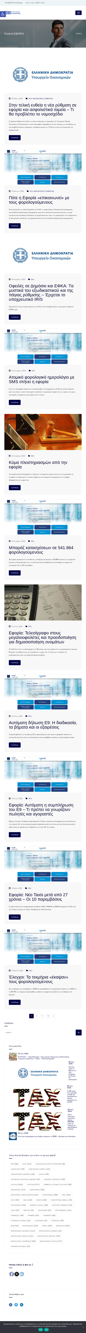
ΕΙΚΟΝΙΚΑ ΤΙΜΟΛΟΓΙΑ (54, 1179)
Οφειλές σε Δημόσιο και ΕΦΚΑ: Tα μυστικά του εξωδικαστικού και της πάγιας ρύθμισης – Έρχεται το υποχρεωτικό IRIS (41, 293)
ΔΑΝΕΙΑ (44, 1174)
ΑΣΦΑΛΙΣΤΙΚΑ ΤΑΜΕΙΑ (39, 1169)
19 (48, 1016)
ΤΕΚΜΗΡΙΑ (49, 1215)
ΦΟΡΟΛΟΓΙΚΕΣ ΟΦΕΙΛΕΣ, (48, 1236)
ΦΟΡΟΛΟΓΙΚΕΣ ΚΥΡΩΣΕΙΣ (50, 1231)
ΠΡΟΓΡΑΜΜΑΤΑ (63, 1210)
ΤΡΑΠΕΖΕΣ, (57, 1221)
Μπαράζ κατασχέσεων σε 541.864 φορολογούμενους (41, 550)
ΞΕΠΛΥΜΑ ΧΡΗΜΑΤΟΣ (62, 1205)
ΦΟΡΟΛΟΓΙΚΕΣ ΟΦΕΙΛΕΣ (22, 1236)
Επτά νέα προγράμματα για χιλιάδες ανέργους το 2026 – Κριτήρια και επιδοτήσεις (47, 1136)
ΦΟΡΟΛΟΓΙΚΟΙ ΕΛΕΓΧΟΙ (51, 1241)
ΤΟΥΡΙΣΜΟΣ (41, 1221)
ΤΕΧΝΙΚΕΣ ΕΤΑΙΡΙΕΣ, (21, 1221)
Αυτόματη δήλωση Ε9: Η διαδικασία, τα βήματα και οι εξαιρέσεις (43, 725)
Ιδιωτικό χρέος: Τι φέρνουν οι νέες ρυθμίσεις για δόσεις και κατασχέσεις (73, 1073)
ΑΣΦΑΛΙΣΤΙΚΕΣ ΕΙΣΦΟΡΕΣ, (23, 1174)
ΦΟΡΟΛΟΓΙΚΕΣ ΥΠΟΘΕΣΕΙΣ (23, 1241)
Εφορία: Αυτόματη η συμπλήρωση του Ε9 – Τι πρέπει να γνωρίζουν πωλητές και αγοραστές (41, 809)
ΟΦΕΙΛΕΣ (28, 1210)
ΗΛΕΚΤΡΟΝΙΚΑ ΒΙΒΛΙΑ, (61, 1200)
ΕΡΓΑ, (66, 1195)
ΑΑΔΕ (26, 1164)
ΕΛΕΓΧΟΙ (17, 1184)
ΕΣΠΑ (15, 1200)
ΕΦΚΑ (27, 1200)
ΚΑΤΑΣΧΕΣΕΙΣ (18, 1205)
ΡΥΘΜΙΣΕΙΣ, (17, 1215)
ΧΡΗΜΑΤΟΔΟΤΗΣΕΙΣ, (20, 1246)
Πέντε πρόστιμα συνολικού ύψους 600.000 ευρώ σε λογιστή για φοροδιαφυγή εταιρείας (72, 1121)
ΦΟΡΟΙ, (47, 1226)
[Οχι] (83, 1327)
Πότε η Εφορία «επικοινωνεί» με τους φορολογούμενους (39, 200)
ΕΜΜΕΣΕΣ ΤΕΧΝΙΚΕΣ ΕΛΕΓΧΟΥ (58, 1184)
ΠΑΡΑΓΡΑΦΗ (44, 1210)
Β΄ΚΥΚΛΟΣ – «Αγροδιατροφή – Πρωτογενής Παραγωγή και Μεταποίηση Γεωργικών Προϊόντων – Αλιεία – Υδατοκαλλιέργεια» (43, 1058)
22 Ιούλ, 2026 (23, 1053)
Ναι (40, 1330)
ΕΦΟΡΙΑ (41, 1200)
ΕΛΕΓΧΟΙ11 (33, 1184)
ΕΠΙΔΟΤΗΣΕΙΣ (37, 1190)
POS (14, 1164)
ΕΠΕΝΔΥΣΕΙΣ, (18, 1190)
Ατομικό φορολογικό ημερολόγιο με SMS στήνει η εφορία (41, 379)
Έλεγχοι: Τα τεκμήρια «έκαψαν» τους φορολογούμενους (38, 979)
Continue (14, 138)
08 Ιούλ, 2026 (71, 1063)
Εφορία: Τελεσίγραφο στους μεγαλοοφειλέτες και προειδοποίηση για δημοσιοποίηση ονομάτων (42, 637)
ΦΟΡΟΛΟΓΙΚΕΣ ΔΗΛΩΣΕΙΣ (23, 1231)
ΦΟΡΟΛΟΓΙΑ (63, 1226)
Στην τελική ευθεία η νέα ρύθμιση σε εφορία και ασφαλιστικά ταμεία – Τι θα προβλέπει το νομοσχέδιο (42, 109)
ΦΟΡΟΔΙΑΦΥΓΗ (30, 1226)
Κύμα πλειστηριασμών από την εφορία (38, 464)
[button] (3, 14)
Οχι (46, 1330)
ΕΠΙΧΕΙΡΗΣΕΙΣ (50, 1195)
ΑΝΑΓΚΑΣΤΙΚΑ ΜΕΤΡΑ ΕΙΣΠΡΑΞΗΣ (50, 1164)
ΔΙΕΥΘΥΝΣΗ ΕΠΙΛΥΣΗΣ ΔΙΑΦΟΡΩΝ (25, 1179)
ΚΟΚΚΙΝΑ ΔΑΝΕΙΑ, (39, 1205)
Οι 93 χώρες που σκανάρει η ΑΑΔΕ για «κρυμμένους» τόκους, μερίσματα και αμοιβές (72, 1096)
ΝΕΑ (30, 98)
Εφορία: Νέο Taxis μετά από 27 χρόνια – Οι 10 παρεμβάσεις (38, 897)
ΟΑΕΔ (15, 1210)
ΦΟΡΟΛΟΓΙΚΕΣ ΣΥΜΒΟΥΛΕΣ (43, 98)
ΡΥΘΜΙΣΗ (33, 1215)
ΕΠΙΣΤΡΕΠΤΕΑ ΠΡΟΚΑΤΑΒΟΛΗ (25, 1195)
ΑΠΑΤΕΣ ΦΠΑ (18, 1169)
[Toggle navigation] (78, 13)
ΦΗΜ (15, 1226)
